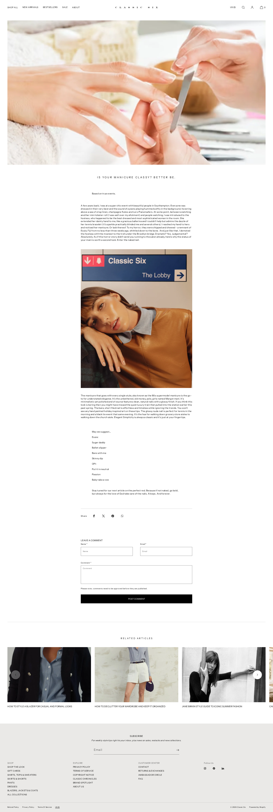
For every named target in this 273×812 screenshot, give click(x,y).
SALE (65, 7)
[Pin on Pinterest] (112, 516)
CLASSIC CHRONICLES (85, 779)
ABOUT (76, 7)
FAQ (140, 779)
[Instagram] (208, 768)
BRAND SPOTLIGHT (83, 782)
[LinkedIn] (226, 768)
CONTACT (143, 767)
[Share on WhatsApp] (122, 516)
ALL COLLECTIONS (17, 794)
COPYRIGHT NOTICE (83, 775)
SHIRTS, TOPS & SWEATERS (21, 775)
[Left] (15, 674)
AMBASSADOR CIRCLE (150, 775)
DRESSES (12, 786)
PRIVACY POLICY (81, 767)
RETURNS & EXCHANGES (151, 771)
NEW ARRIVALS (30, 7)
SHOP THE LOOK (16, 767)
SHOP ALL (12, 7)
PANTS (10, 782)
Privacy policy (28, 807)
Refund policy (13, 807)
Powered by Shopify (257, 807)
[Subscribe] (174, 750)
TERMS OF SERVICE (83, 771)
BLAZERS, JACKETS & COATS (22, 790)
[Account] (252, 7)
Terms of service (45, 807)
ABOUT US (78, 786)
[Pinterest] (217, 768)
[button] (243, 7)
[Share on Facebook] (94, 516)
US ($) (233, 7)
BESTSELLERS (50, 7)
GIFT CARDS (13, 771)
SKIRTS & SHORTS (17, 779)
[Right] (257, 674)
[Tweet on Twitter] (103, 516)
